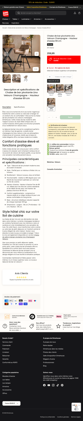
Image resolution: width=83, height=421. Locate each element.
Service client (7, 342)
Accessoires (6, 390)
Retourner (6, 356)
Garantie (5, 359)
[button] (79, 13)
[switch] (76, 409)
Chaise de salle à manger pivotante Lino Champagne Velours (20, 237)
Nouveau (5, 23)
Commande (6, 345)
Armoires (5, 386)
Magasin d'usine (49, 359)
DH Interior (50, 48)
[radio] (49, 77)
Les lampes (6, 383)
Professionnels (48, 362)
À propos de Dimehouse (57, 7)
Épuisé (70, 117)
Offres (4, 393)
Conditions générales (63, 417)
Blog (44, 366)
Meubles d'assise (8, 376)
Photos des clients (49, 352)
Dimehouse (10, 413)
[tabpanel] (21, 187)
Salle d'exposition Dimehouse (37, 7)
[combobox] (40, 13)
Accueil (4, 28)
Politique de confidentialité (47, 417)
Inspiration (15, 23)
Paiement (5, 349)
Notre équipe (48, 345)
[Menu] (80, 404)
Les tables (6, 380)
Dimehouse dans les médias (53, 349)
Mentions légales (76, 417)
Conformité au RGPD (9, 362)
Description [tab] (6, 107)
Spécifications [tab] (19, 107)
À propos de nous (49, 342)
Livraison (5, 352)
